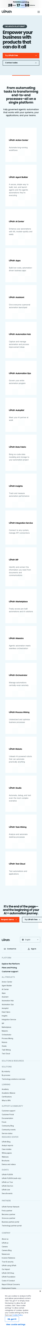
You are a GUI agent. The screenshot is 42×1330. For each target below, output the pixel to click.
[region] (21, 1309)
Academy (5, 1089)
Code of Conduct (8, 1281)
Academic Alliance (8, 1093)
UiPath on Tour (7, 1182)
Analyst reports (7, 1145)
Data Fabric (6, 1012)
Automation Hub (8, 1001)
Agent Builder (7, 986)
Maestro (5, 1031)
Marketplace (6, 1027)
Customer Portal (8, 1114)
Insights (4, 1016)
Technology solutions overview (13, 1079)
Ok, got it (12, 1319)
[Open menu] (39, 11)
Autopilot (5, 1008)
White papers (7, 1153)
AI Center (5, 989)
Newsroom (6, 1254)
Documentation (7, 1118)
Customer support (10, 971)
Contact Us (11, 949)
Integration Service (9, 1019)
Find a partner (7, 1211)
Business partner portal (10, 1222)
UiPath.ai (5, 1243)
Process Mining (7, 1038)
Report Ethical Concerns (11, 1284)
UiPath (6, 1190)
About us (5, 1239)
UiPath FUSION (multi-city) (11, 1178)
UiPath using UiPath (9, 1265)
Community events (9, 1130)
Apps (4, 993)
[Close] (40, 1291)
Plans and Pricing (9, 967)
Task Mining (6, 1050)
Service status (7, 1133)
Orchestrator (6, 1035)
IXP (3, 1023)
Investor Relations (8, 1258)
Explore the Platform (11, 963)
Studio (4, 1046)
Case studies (6, 1149)
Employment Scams (9, 1288)
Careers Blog (7, 1250)
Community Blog (8, 1126)
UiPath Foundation (8, 1277)
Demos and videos (9, 1164)
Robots (4, 1042)
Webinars (5, 1157)
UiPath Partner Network (10, 1207)
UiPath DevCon (7, 1186)
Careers (5, 1247)
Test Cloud (6, 1054)
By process (6, 1075)
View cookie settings (15, 1324)
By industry (6, 1071)
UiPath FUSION (7, 1174)
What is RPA (6, 1100)
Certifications (7, 1097)
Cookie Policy (17, 1315)
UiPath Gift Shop (8, 1273)
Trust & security (7, 1262)
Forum (4, 1122)
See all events (7, 1193)
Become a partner (8, 1214)
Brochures (5, 1161)
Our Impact (6, 1269)
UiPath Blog (6, 1142)
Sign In (33, 949)
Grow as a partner (8, 1218)
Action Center (7, 982)
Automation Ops (8, 1004)
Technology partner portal (12, 1226)
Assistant (5, 997)
